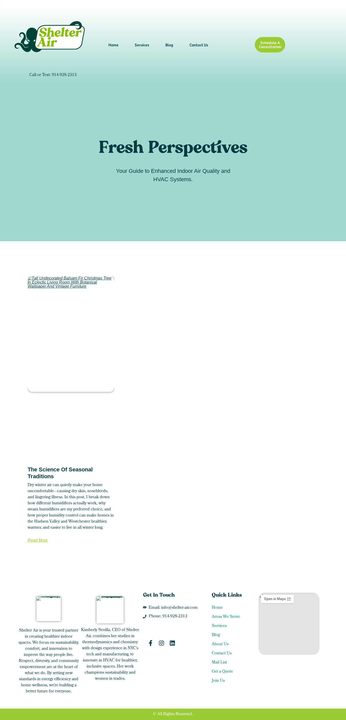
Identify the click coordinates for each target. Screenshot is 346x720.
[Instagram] (161, 643)
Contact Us (198, 44)
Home (113, 44)
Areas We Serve (226, 617)
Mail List (219, 663)
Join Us (218, 681)
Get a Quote (222, 672)
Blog (169, 44)
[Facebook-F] (150, 643)
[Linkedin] (172, 643)
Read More (38, 540)
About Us (220, 644)
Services (142, 44)
